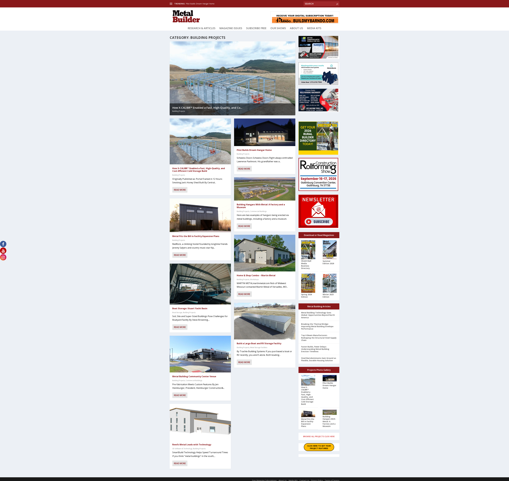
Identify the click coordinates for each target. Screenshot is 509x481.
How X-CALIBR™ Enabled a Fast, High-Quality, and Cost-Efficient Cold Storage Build (198, 170)
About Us (296, 28)
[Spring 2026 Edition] (308, 283)
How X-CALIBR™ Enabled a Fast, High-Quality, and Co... (207, 107)
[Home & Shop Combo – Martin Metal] (264, 253)
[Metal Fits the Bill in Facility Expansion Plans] (200, 215)
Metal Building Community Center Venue (194, 376)
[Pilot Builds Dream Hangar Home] (264, 132)
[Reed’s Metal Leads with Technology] (200, 422)
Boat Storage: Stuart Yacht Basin (189, 308)
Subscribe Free (256, 28)
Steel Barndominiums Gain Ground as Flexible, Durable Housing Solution (318, 359)
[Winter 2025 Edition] (330, 283)
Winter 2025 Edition (328, 295)
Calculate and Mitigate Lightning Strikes (203, 3)
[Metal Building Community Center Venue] (200, 354)
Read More (180, 189)
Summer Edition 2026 (328, 262)
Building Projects (178, 111)
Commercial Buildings (194, 380)
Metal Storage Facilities (258, 347)
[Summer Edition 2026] (330, 250)
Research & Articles (201, 28)
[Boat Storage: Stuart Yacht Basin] (200, 284)
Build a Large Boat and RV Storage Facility (259, 343)
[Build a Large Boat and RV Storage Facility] (264, 321)
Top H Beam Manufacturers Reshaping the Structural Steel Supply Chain (319, 337)
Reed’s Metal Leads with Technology (191, 444)
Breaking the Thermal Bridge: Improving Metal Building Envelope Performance (317, 326)
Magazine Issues (230, 28)
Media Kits (314, 28)
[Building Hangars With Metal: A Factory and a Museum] (264, 189)
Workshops (254, 279)
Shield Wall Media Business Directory (306, 264)
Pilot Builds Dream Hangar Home (254, 150)
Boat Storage (177, 312)
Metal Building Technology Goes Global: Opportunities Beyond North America (318, 315)
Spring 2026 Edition (306, 295)
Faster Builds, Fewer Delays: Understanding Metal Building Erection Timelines (315, 349)
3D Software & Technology (182, 448)
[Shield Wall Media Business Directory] (308, 250)
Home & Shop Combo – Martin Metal (256, 275)
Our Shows (278, 28)
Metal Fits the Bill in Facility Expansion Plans (195, 236)
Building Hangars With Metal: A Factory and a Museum (261, 206)
